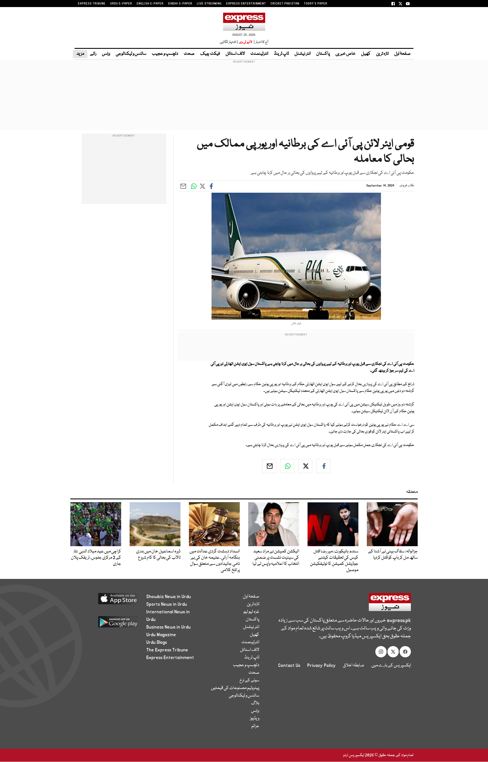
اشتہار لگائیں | (229, 42)
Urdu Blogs (156, 642)
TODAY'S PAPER (315, 3)
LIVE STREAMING (209, 3)
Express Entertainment (170, 657)
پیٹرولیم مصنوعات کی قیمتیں (235, 688)
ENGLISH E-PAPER (150, 3)
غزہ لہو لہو (251, 612)
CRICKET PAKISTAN (285, 3)
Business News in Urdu (168, 627)
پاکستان (323, 53)
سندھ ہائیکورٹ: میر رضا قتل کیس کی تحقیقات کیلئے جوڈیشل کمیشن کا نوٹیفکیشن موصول (334, 561)
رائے (93, 53)
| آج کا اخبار (260, 42)
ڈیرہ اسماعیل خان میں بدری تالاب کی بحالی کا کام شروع (158, 554)
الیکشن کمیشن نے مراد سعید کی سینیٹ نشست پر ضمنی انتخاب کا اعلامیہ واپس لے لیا (275, 557)
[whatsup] (287, 466)
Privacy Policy (321, 665)
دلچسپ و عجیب (165, 53)
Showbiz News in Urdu (168, 596)
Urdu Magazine (161, 634)
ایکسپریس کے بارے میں (391, 665)
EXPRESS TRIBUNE (92, 3)
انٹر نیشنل (303, 53)
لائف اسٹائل (235, 53)
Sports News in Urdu (166, 604)
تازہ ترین (382, 53)
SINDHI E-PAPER (180, 3)
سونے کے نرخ (249, 680)
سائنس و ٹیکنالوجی (131, 53)
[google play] (107, 624)
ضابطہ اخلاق (353, 665)
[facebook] (323, 466)
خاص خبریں (346, 53)
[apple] (107, 601)
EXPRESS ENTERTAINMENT (246, 3)
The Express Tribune (167, 650)
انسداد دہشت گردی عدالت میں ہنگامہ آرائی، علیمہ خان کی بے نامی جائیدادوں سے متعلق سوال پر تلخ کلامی (214, 561)
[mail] (269, 466)
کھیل (366, 53)
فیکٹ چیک (210, 53)
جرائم (255, 726)
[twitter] (305, 466)
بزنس (106, 53)
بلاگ (255, 703)
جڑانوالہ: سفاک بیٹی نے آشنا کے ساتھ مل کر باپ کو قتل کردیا (393, 554)
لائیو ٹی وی (245, 42)
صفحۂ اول (402, 53)
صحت (189, 53)
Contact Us (289, 665)
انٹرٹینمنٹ (259, 53)
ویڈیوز (254, 718)
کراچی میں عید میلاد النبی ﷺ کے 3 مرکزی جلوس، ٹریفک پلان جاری (96, 557)
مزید (80, 53)
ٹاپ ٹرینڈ (281, 53)
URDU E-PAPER (121, 3)
